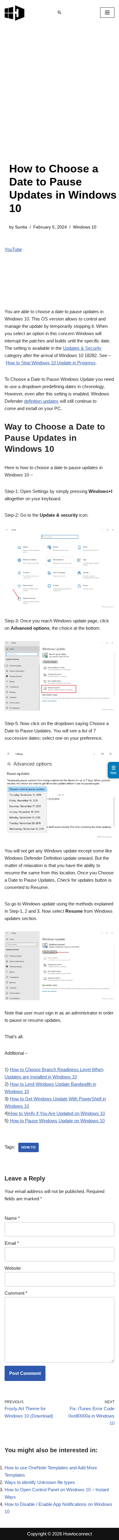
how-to (28, 1147)
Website (13, 1268)
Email (12, 1243)
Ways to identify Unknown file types (40, 1482)
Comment (16, 1293)
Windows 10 (84, 227)
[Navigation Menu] (107, 12)
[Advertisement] (59, 99)
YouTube (13, 249)
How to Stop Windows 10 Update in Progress (51, 362)
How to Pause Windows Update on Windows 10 (57, 1120)
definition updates (41, 401)
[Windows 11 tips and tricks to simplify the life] (15, 12)
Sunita (21, 227)
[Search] (59, 12)
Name (12, 1218)
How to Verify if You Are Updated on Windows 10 (57, 1113)
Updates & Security (82, 348)
